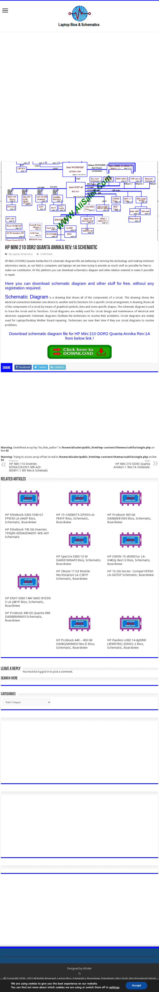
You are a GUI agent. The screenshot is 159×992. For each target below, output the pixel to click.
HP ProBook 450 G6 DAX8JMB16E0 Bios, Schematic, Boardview (129, 518)
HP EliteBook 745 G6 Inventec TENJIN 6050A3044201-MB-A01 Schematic (27, 533)
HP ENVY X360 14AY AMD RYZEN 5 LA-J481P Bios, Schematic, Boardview (28, 602)
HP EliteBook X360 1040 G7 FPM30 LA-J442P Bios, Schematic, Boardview (24, 518)
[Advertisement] (79, 66)
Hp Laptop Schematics (21, 254)
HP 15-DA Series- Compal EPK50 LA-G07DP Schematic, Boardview (130, 573)
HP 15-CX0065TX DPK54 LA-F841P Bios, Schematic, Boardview (75, 518)
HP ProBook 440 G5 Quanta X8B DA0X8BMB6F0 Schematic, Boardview (27, 616)
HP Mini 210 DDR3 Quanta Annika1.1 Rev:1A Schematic (132, 464)
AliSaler (87, 968)
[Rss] (79, 973)
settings (114, 987)
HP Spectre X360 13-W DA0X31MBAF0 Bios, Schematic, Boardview (78, 560)
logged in (43, 671)
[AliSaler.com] (79, 15)
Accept (136, 985)
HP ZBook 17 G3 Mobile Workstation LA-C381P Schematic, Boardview (73, 575)
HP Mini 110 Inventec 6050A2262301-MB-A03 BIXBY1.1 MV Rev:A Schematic (28, 465)
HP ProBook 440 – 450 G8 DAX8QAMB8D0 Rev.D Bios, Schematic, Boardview (75, 643)
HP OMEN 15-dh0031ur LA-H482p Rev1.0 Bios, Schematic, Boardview (129, 560)
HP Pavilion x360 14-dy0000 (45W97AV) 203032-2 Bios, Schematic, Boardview (126, 643)
